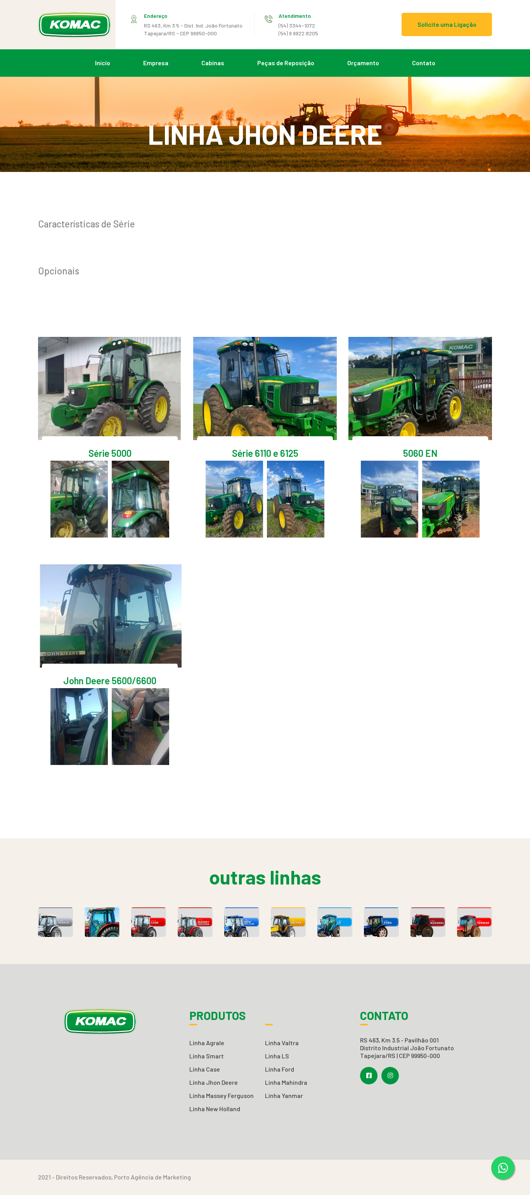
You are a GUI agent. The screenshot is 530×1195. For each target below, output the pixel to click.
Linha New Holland (214, 1108)
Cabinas (212, 62)
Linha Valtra (282, 1042)
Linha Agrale (206, 1042)
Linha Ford (279, 1069)
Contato (423, 62)
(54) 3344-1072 (297, 25)
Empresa (155, 62)
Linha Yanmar (284, 1095)
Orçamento (363, 62)
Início (102, 62)
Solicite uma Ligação (446, 24)
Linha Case (204, 1069)
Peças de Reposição (285, 62)
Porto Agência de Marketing (152, 1177)
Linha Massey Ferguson (221, 1095)
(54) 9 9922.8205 (298, 33)
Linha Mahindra (286, 1082)
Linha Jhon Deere (213, 1082)
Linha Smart (206, 1056)
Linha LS (277, 1056)
